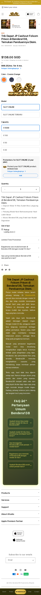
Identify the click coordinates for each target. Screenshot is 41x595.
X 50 (5, 143)
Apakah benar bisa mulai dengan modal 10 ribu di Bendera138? (18, 423)
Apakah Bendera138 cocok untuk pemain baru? (19, 465)
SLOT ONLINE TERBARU (12, 115)
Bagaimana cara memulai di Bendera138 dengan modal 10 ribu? (19, 455)
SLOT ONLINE (8, 107)
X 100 (5, 135)
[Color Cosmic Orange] (4, 79)
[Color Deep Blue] (11, 79)
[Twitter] (6, 270)
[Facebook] (2, 270)
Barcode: (15, 45)
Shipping (12, 60)
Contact (36, 591)
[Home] (14, 14)
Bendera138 (30, 295)
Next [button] (39, 2)
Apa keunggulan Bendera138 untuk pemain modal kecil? (19, 445)
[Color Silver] (19, 79)
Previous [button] (2, 2)
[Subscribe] (32, 560)
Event (4, 591)
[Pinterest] (9, 270)
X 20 (5, 150)
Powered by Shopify (27, 583)
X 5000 (6, 128)
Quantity (5, 184)
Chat (29, 591)
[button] (2, 14)
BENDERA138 (20, 592)
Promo (11, 591)
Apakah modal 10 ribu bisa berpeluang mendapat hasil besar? (19, 434)
